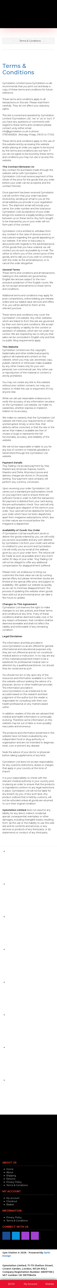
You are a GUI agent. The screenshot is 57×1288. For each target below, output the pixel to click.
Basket (10, 1204)
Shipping (11, 1175)
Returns (10, 1178)
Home (9, 1169)
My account (12, 1198)
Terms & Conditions (18, 69)
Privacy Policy (14, 1182)
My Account (30, 1284)
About (9, 1172)
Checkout (11, 1201)
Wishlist (49, 1284)
